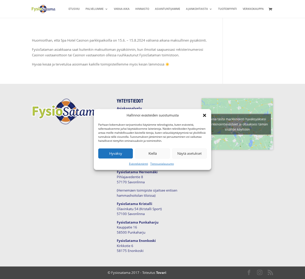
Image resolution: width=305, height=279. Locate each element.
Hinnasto (142, 9)
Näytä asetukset (189, 153)
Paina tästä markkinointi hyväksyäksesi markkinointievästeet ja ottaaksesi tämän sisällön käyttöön (237, 124)
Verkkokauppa (253, 9)
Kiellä (152, 153)
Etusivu (74, 9)
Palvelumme (95, 9)
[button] (204, 115)
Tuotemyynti (227, 9)
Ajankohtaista (197, 9)
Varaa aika (122, 9)
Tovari (161, 272)
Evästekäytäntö (138, 164)
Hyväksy (115, 153)
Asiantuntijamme (167, 9)
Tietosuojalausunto (162, 164)
